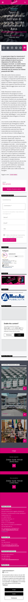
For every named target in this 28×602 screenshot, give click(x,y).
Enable (19, 335)
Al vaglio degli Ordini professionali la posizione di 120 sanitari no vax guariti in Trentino (14, 380)
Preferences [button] (5, 584)
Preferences (14, 598)
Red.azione (16, 35)
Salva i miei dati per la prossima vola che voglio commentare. (15, 235)
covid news (13, 174)
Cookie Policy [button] (15, 581)
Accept (14, 589)
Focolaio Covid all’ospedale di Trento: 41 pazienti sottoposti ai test (14, 406)
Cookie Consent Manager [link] (7, 570)
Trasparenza (4, 531)
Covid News (14, 10)
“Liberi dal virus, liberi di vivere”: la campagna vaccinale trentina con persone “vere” (14, 433)
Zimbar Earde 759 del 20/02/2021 (14, 461)
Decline (14, 593)
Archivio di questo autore (14, 189)
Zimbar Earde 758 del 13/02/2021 (14, 482)
